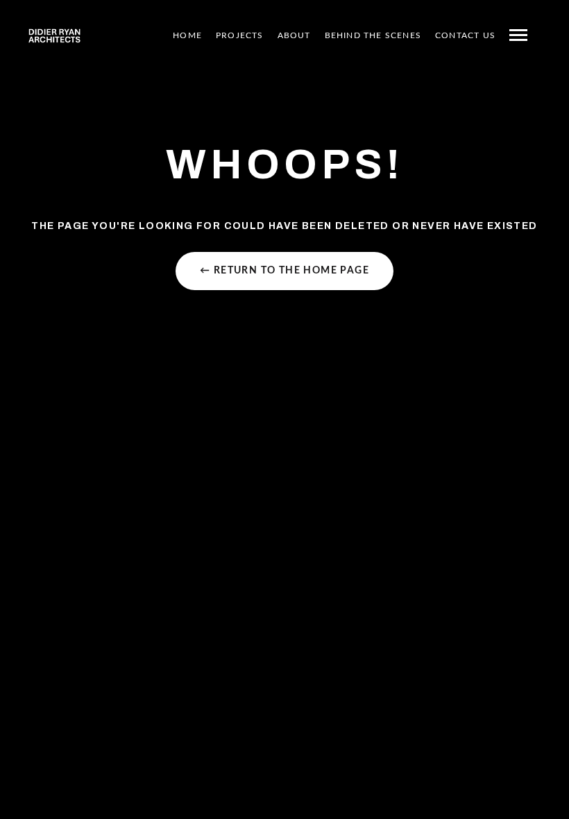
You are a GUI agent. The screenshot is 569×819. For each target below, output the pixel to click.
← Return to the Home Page (284, 271)
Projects (240, 35)
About (294, 35)
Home (187, 35)
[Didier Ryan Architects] (54, 35)
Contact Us (465, 35)
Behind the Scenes (373, 35)
